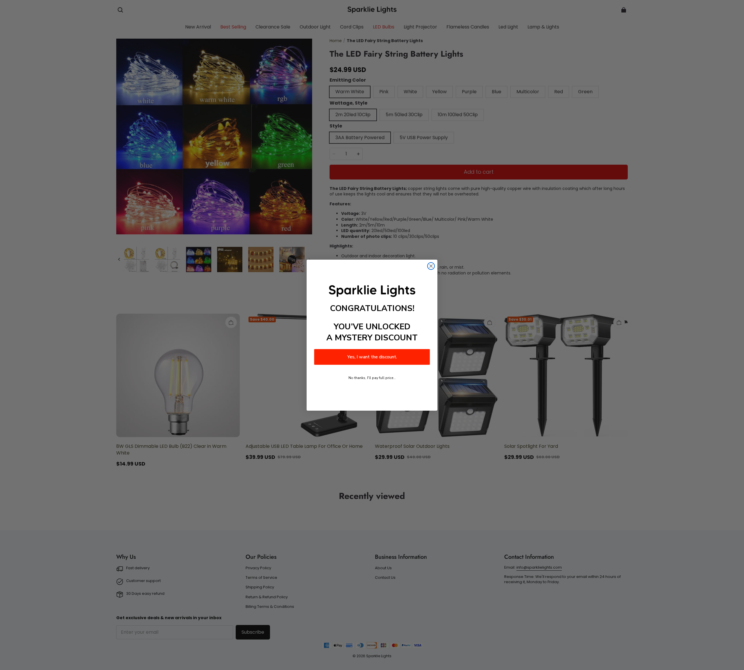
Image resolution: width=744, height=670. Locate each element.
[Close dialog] (431, 266)
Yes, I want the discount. (372, 357)
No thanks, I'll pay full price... (372, 378)
